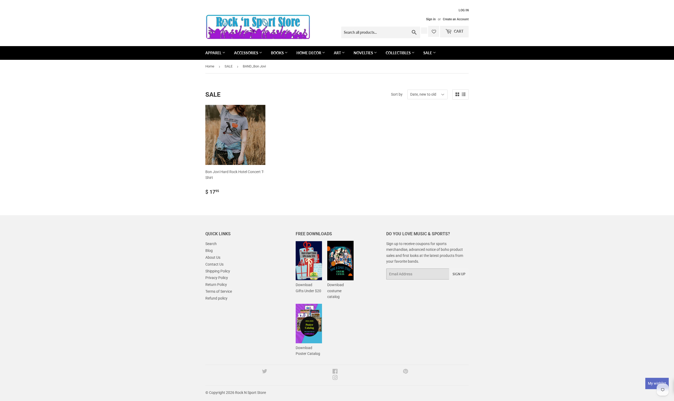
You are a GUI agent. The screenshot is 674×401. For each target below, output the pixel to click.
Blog (209, 250)
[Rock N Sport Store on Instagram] (335, 378)
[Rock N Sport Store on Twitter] (264, 372)
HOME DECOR (309, 53)
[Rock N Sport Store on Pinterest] (405, 372)
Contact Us (214, 264)
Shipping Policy (217, 271)
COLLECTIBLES (399, 53)
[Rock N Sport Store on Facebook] (335, 372)
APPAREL (213, 53)
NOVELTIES (364, 53)
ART (338, 53)
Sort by (397, 94)
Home (209, 66)
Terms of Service (218, 291)
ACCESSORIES (246, 53)
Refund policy (216, 298)
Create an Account (456, 19)
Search (211, 244)
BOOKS (278, 53)
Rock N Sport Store (250, 392)
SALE (428, 53)
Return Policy (216, 284)
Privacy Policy (216, 278)
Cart (458, 31)
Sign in (431, 19)
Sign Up (459, 274)
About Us (212, 257)
